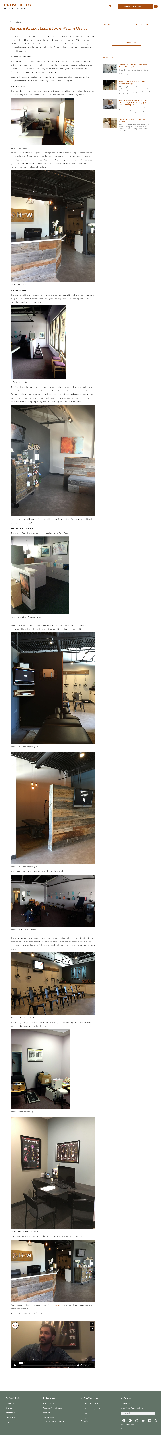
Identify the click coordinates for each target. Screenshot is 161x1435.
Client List (11, 1417)
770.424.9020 (126, 1404)
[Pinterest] (130, 1420)
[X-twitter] (156, 1420)
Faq (7, 1422)
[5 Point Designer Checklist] (81, 1408)
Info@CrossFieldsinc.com (132, 1408)
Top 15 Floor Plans (91, 1404)
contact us (58, 1305)
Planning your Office (52, 1408)
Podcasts (46, 1413)
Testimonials (11, 1413)
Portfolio (10, 1404)
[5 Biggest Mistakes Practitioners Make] (81, 1420)
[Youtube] (143, 1420)
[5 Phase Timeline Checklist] (81, 1413)
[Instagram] (137, 1420)
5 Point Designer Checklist (95, 1409)
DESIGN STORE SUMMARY (55, 1422)
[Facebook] (124, 1420)
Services (9, 1408)
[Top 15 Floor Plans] (81, 1403)
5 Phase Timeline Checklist (95, 1414)
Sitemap (123, 1428)
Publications (48, 1417)
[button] (110, 6)
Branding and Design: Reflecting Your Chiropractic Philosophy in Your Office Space (133, 102)
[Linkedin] (150, 1420)
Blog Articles (49, 1404)
